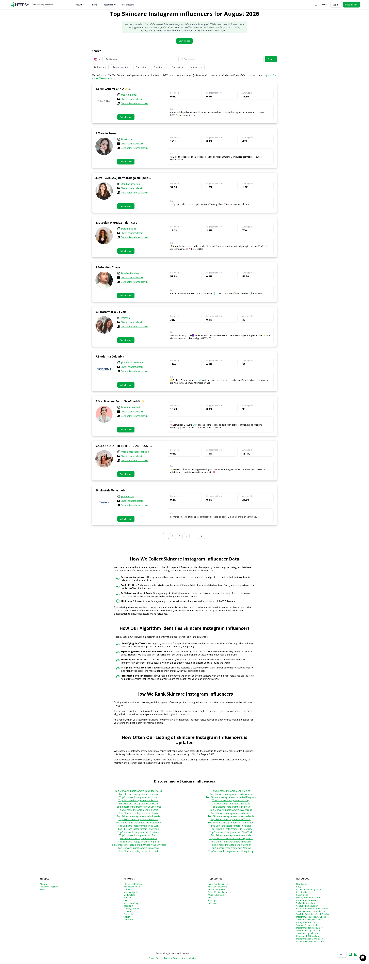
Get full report (126, 117)
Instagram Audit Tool (306, 922)
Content (127, 911)
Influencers (213, 903)
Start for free (184, 41)
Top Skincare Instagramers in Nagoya (230, 848)
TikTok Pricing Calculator (307, 933)
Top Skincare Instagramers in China (230, 790)
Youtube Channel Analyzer (308, 925)
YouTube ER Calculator (307, 905)
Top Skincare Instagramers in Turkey (231, 819)
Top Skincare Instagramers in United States (138, 790)
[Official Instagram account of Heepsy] (350, 955)
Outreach (128, 889)
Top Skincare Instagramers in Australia (231, 809)
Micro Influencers (216, 895)
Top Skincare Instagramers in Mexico (231, 813)
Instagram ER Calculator (307, 900)
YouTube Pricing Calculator (308, 930)
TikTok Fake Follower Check (309, 919)
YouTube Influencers (217, 886)
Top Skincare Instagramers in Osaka (138, 819)
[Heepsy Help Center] (316, 4)
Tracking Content (132, 908)
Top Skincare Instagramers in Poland (231, 825)
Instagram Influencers (218, 884)
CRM (126, 900)
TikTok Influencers (216, 889)
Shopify (127, 916)
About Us (44, 884)
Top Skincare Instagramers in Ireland (231, 841)
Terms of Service (172, 958)
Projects (127, 897)
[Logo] (19, 4)
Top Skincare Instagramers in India (138, 797)
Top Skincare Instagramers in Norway (138, 848)
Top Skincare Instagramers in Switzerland (138, 822)
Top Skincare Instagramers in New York (230, 832)
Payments (128, 914)
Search (271, 59)
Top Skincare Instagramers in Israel (138, 851)
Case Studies (302, 895)
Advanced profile (131, 892)
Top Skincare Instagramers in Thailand (138, 832)
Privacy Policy (155, 958)
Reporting (128, 905)
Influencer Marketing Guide (308, 889)
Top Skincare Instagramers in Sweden (138, 829)
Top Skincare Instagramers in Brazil (138, 803)
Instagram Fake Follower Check (311, 916)
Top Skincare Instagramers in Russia (138, 809)
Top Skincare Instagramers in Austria (231, 835)
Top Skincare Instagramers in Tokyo (231, 806)
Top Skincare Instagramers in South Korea (138, 806)
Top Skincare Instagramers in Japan (138, 794)
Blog (298, 886)
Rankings (212, 900)
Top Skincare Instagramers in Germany (231, 794)
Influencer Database (133, 884)
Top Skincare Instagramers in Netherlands (231, 816)
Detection (128, 919)
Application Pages (132, 903)
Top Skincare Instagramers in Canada (230, 803)
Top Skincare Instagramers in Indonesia (138, 816)
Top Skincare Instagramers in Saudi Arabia (231, 822)
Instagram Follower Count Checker (312, 908)
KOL (210, 897)
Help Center (301, 884)
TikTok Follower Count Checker (310, 911)
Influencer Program (49, 886)
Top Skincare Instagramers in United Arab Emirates (138, 844)
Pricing (94, 4)
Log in (335, 4)
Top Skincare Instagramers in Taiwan (138, 825)
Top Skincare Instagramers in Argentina (231, 838)
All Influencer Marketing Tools (310, 941)
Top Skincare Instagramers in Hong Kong (230, 851)
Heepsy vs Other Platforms (308, 897)
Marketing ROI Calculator (308, 936)
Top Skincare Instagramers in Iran (138, 838)
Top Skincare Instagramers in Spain (138, 813)
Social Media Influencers (219, 892)
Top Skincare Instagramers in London (230, 844)
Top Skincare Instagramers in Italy (231, 800)
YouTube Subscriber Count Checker (312, 914)
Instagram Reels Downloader (309, 938)
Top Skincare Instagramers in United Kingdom (231, 797)
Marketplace (129, 895)
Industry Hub (302, 892)
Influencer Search (132, 886)
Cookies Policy (189, 958)
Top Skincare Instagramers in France (138, 800)
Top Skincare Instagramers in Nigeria (138, 841)
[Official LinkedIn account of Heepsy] (355, 955)
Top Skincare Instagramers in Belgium (231, 829)
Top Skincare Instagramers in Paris (138, 835)
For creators (128, 4)
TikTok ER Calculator (306, 903)
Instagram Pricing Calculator (309, 927)
